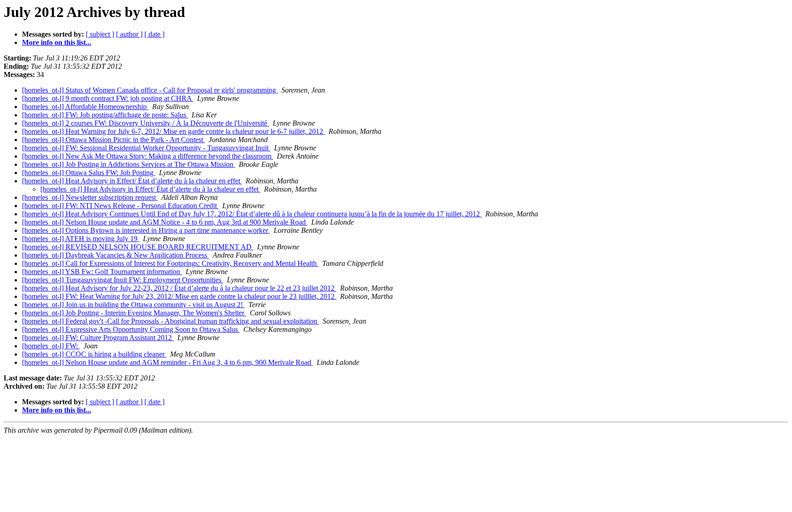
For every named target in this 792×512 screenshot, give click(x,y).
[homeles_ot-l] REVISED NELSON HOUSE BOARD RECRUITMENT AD (137, 247)
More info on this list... (56, 42)
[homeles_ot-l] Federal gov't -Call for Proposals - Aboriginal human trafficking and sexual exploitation (170, 321)
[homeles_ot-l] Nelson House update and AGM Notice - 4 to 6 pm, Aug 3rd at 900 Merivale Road (165, 222)
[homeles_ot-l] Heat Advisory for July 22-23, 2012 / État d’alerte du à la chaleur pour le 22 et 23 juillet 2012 (179, 288)
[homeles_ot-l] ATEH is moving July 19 (80, 238)
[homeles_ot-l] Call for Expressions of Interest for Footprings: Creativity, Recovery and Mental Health (170, 263)
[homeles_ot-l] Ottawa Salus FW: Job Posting (88, 172)
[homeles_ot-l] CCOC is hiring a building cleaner (94, 354)
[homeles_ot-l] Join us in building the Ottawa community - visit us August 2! (133, 304)
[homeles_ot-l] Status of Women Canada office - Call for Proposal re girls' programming (150, 90)
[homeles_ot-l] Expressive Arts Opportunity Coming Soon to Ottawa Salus (131, 329)
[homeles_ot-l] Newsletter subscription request (90, 197)
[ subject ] (100, 34)
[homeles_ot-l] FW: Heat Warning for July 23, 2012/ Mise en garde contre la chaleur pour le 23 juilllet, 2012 (179, 296)
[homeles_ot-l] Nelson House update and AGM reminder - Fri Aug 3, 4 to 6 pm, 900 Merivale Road (167, 362)
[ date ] (154, 34)
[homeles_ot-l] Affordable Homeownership (85, 106)
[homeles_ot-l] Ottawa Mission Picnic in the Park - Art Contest (113, 139)
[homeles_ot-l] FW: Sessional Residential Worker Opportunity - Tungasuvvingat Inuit (146, 148)
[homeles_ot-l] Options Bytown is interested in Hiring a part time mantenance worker (146, 230)
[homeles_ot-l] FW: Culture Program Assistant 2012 (98, 337)
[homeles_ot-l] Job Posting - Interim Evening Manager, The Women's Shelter (134, 313)
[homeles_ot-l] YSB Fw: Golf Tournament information (102, 271)
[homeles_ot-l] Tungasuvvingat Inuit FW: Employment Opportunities (122, 280)
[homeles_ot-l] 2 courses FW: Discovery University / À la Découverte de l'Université (145, 123)
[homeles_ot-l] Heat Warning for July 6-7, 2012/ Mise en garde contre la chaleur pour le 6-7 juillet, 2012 (173, 131)
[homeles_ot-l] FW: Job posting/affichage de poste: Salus (105, 115)
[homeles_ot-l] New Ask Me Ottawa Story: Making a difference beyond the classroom (147, 156)
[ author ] (129, 34)
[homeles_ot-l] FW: (51, 346)
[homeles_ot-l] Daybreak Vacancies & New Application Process (115, 255)
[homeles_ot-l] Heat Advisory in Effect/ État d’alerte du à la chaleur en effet (132, 181)
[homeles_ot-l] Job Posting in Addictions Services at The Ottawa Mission (128, 164)
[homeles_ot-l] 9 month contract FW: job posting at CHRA (107, 98)
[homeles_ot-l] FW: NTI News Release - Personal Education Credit (120, 205)
